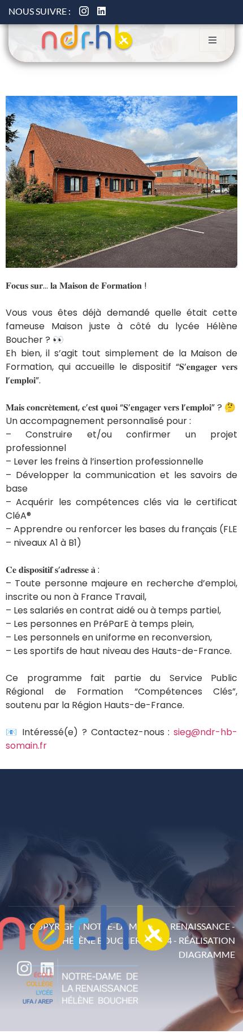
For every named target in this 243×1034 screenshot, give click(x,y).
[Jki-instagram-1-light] (84, 11)
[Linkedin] (101, 11)
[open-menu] (212, 40)
